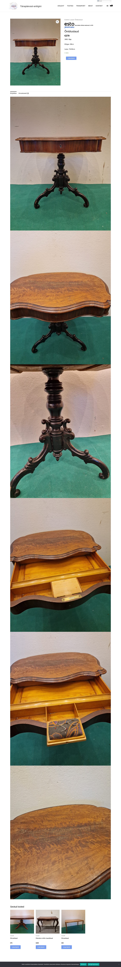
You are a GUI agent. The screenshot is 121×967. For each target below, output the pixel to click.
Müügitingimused (93, 964)
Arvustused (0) (24, 93)
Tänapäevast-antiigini (30, 6)
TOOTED (70, 6)
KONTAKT (99, 6)
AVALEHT (61, 6)
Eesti (100, 1)
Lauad (72, 19)
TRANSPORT (80, 6)
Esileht (66, 19)
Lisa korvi (71, 58)
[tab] (13, 93)
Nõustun (83, 964)
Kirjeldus (13, 93)
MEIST (90, 6)
